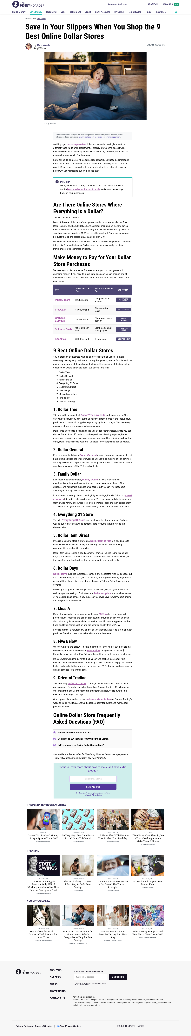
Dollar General (88, 455)
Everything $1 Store (73, 520)
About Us (56, 970)
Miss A (103, 614)
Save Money (36, 12)
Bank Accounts (102, 12)
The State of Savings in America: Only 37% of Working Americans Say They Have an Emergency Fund (43, 886)
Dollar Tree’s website (93, 415)
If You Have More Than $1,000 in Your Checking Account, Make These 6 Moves (148, 838)
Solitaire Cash (63, 329)
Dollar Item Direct (100, 541)
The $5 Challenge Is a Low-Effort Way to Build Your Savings (78, 884)
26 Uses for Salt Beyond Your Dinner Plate (148, 883)
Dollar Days (60, 573)
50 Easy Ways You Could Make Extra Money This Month (78, 837)
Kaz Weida (43, 45)
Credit (88, 12)
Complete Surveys (123, 300)
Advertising (58, 991)
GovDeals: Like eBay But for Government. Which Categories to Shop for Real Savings (78, 936)
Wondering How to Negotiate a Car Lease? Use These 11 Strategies (112, 884)
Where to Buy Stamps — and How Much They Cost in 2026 (147, 933)
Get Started (123, 310)
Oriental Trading (77, 683)
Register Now (124, 339)
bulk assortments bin (98, 699)
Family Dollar (90, 479)
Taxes (148, 12)
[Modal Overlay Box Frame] (93, 781)
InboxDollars (62, 300)
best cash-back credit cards (83, 189)
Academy (153, 4)
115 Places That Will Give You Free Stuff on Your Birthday (113, 837)
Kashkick (60, 339)
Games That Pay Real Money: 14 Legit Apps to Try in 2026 (43, 837)
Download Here (123, 329)
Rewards (170, 4)
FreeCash (60, 309)
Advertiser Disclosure (117, 4)
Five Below (93, 650)
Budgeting (51, 12)
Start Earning (123, 319)
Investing (119, 12)
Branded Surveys (60, 319)
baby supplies (102, 593)
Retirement (75, 12)
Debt (63, 12)
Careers (55, 977)
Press (53, 984)
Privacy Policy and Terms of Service (34, 1026)
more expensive (76, 144)
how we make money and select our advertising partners (99, 137)
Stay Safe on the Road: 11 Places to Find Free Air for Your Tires (43, 934)
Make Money (18, 12)
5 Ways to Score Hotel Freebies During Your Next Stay (113, 934)
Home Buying (134, 12)
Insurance (161, 12)
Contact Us (57, 998)
